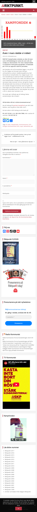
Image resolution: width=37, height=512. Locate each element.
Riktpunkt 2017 (9, 451)
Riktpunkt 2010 (9, 466)
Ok (18, 508)
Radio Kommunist (12, 334)
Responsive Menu (34, 1)
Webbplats (6, 193)
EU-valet (8, 124)
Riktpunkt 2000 (9, 487)
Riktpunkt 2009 (9, 468)
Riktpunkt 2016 (9, 453)
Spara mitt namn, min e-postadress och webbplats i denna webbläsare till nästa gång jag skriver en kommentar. (18, 204)
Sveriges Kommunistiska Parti (11, 126)
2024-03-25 (6, 56)
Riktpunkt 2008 (9, 470)
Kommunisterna (23, 124)
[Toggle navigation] (3, 10)
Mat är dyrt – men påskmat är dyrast (21, 141)
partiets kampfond (19, 105)
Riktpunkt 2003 (9, 481)
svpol (21, 126)
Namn (5, 178)
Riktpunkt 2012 (9, 461)
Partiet (5, 50)
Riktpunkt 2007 (9, 472)
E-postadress (7, 186)
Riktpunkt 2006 (9, 474)
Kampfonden (14, 124)
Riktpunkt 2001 (9, 485)
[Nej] (35, 505)
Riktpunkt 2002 (9, 483)
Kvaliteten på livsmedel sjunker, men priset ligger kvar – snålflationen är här (17, 135)
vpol (31, 126)
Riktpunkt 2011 (9, 463)
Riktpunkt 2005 (9, 476)
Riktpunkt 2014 (9, 457)
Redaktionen (12, 56)
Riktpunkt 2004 (9, 479)
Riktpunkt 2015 (9, 455)
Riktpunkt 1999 (9, 489)
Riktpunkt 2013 (9, 459)
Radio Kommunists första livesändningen (15, 338)
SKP (30, 124)
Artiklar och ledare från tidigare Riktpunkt (18, 492)
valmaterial (27, 126)
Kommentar (7, 157)
